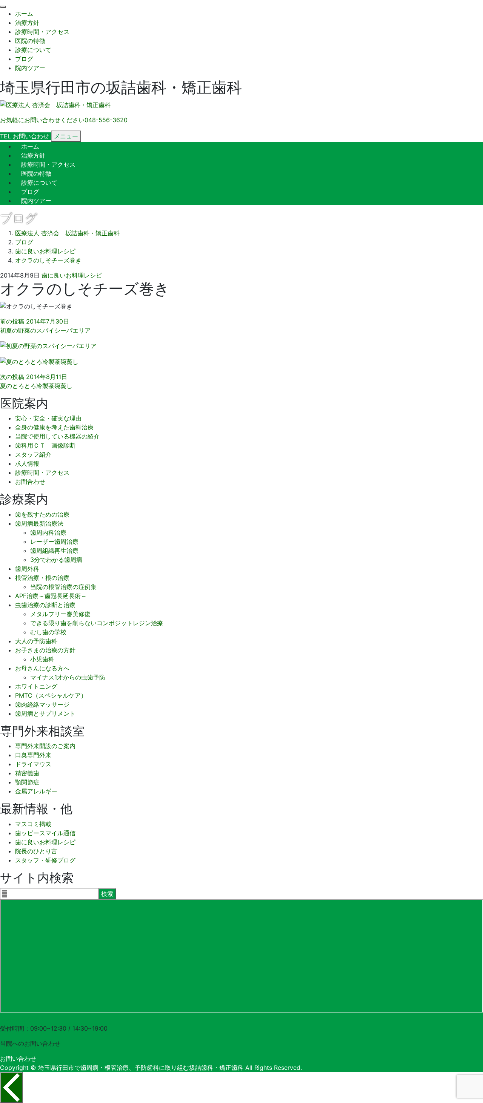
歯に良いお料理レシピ (72, 275)
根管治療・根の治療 (42, 577)
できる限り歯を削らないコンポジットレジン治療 (96, 623)
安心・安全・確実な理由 (48, 418)
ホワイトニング (36, 686)
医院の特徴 (30, 40)
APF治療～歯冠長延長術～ (51, 596)
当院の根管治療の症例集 (63, 587)
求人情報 (27, 463)
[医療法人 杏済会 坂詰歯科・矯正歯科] (55, 105)
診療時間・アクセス (42, 31)
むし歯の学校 (48, 632)
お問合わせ (30, 481)
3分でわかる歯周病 (56, 559)
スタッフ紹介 (33, 454)
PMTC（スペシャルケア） (51, 695)
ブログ (24, 59)
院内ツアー (30, 68)
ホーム (24, 13)
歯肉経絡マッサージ (42, 704)
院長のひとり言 (36, 851)
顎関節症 (27, 782)
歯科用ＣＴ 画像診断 (45, 445)
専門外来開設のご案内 (45, 746)
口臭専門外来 (33, 755)
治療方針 (27, 22)
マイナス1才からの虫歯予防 (67, 677)
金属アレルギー (36, 791)
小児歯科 (42, 659)
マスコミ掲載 (33, 824)
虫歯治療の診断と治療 (45, 605)
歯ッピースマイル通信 (45, 833)
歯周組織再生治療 (54, 550)
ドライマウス (33, 764)
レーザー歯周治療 (54, 541)
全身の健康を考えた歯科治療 (54, 427)
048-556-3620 (21, 1019)
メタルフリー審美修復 (60, 614)
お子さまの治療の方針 (45, 650)
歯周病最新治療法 (39, 523)
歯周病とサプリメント (45, 713)
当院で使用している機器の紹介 (57, 436)
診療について (33, 50)
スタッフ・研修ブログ (45, 860)
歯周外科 (27, 568)
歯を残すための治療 (42, 514)
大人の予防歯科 (36, 641)
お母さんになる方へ (42, 668)
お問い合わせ (18, 1058)
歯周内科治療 (48, 532)
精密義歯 (27, 773)
